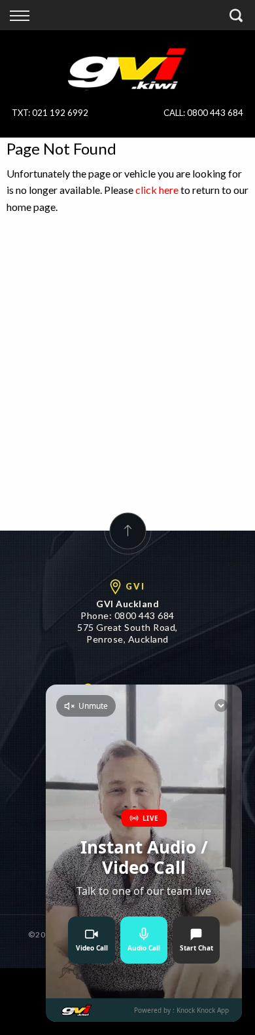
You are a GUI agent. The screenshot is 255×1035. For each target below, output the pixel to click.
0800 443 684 (215, 112)
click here (156, 189)
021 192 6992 (60, 112)
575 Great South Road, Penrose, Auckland (127, 633)
